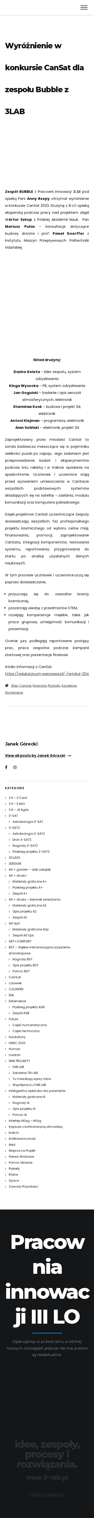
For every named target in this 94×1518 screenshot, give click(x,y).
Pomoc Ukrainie (20, 1162)
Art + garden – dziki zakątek (30, 869)
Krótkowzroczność (22, 1139)
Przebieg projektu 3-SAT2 (31, 851)
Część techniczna (26, 1031)
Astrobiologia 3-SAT (28, 822)
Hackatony (17, 1037)
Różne (13, 1174)
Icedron (15, 1055)
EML (11, 995)
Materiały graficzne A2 (29, 905)
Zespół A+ (20, 893)
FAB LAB (18, 1067)
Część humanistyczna (30, 1025)
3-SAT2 (14, 828)
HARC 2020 (17, 1043)
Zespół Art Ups (23, 935)
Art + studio (17, 875)
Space (14, 1180)
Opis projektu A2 (25, 911)
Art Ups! (14, 923)
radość (54, 685)
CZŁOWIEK (16, 989)
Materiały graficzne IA (29, 1097)
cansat (25, 685)
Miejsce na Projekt (22, 1150)
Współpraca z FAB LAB (29, 1085)
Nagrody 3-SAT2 (25, 845)
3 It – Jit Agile (18, 810)
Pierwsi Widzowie (21, 1156)
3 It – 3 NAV (17, 804)
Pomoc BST (21, 971)
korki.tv (14, 1133)
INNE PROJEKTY (19, 1061)
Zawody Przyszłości (23, 1186)
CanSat (15, 977)
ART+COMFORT (20, 941)
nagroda (40, 685)
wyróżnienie (14, 692)
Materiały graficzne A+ (30, 881)
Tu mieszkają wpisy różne (32, 1079)
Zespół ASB (21, 1013)
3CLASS (14, 857)
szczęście (68, 685)
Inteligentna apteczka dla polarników (37, 1091)
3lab (14, 685)
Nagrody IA (21, 1103)
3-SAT (13, 816)
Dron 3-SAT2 (22, 839)
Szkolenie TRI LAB (25, 1073)
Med (12, 1144)
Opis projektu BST (26, 965)
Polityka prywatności (47, 1494)
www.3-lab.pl (47, 1477)
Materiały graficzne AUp (31, 929)
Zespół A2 (20, 917)
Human (14, 1049)
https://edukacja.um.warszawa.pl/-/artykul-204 (47, 673)
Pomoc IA (20, 1115)
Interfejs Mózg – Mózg (25, 1121)
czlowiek (15, 983)
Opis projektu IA (24, 1109)
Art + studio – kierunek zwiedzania (34, 899)
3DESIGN (15, 863)
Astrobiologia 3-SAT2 (29, 834)
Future (13, 1019)
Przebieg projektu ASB (29, 1007)
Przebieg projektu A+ (28, 887)
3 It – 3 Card (18, 798)
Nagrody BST (23, 959)
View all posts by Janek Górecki (35, 755)
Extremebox (17, 1001)
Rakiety (14, 1168)
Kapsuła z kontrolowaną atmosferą (35, 1127)
